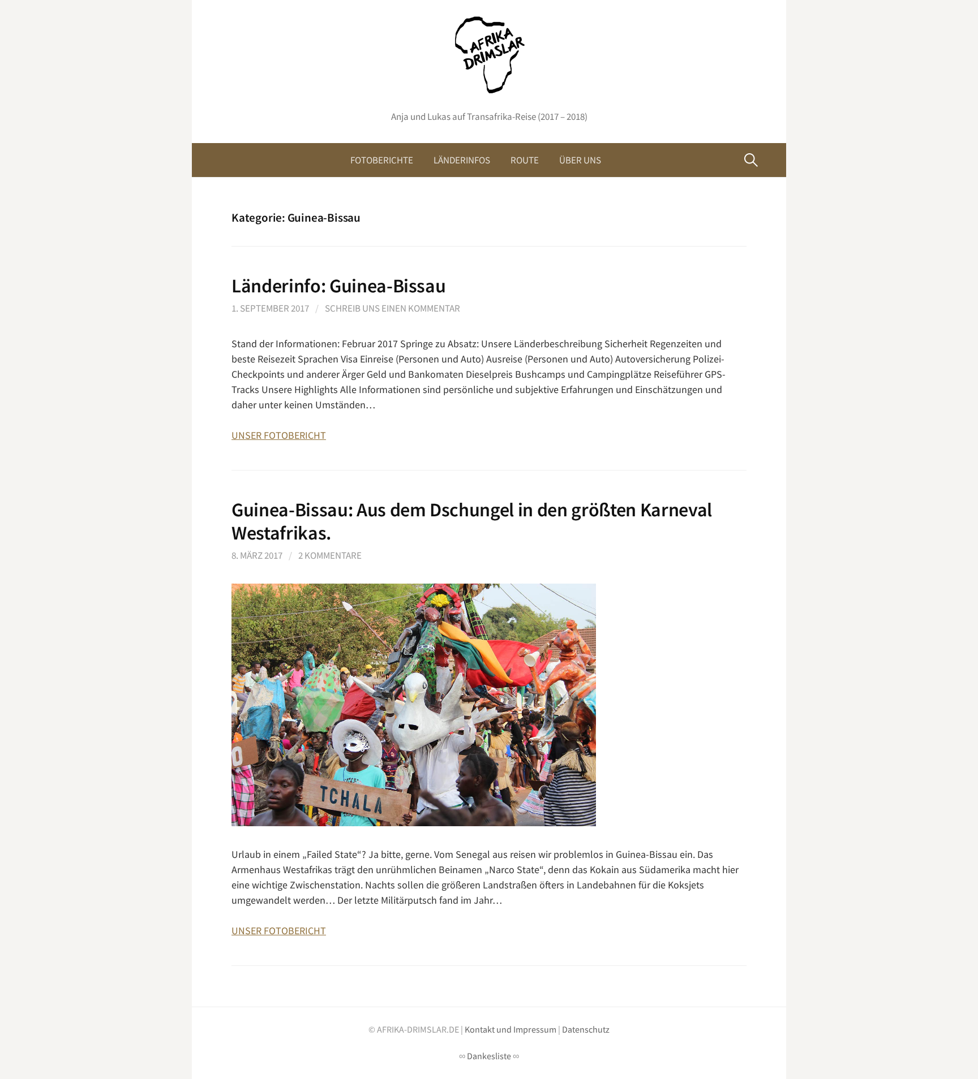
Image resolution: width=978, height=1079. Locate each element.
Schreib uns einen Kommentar (392, 308)
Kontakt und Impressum (510, 1029)
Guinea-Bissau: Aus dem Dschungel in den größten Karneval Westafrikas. (471, 521)
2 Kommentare (330, 555)
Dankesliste (489, 1056)
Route (525, 160)
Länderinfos (462, 160)
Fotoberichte (381, 160)
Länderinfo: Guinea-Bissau (338, 285)
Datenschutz (586, 1029)
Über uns (580, 160)
